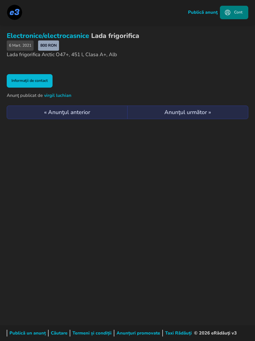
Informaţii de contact (29, 80)
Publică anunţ (203, 12)
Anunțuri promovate (138, 333)
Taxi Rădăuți (178, 333)
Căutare (59, 333)
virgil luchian (57, 95)
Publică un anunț (27, 333)
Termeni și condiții (92, 333)
